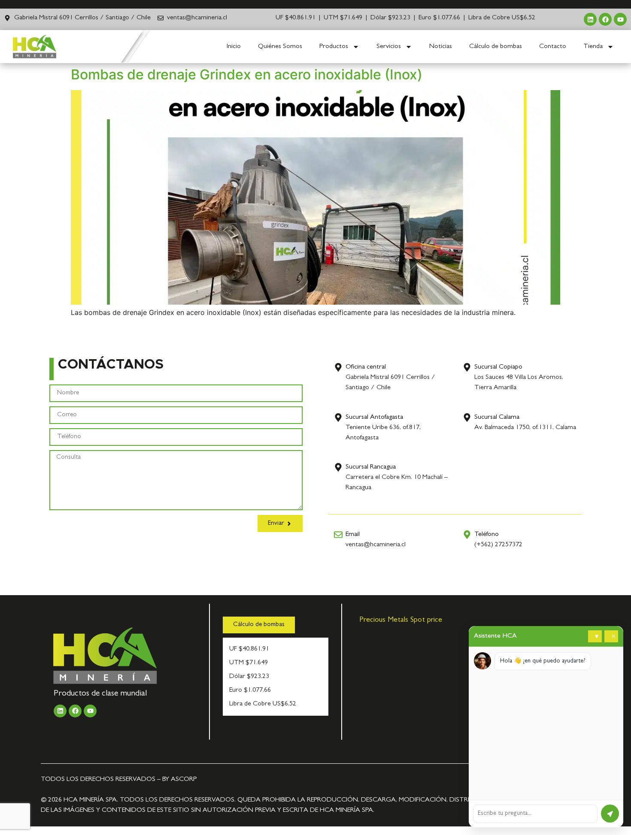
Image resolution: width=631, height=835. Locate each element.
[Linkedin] (590, 19)
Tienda (593, 46)
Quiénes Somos (280, 46)
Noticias (440, 46)
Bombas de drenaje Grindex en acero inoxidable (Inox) (246, 74)
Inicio (234, 46)
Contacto (552, 46)
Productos (333, 46)
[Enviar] (610, 814)
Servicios (388, 46)
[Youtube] (620, 19)
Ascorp (184, 779)
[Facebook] (605, 19)
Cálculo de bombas (495, 46)
